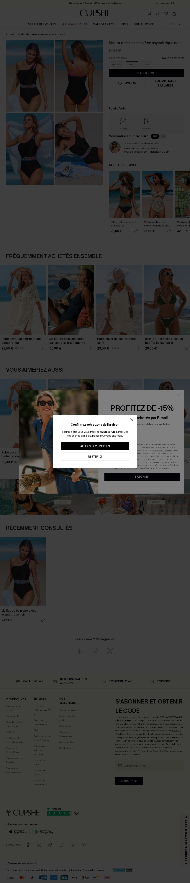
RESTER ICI (95, 456)
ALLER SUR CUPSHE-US (95, 446)
